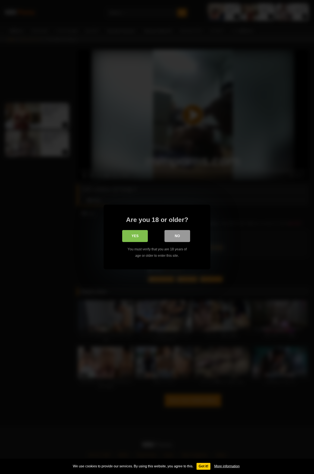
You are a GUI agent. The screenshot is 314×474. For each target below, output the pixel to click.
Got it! (203, 466)
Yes (135, 236)
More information (227, 466)
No (177, 236)
